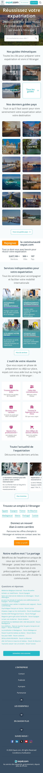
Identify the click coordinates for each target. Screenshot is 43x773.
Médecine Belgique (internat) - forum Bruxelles (18, 590)
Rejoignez (10, 243)
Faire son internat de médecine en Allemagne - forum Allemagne (20, 596)
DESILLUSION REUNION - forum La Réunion (17, 638)
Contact (21, 674)
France (22, 511)
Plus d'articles (22, 496)
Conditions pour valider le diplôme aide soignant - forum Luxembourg (21, 605)
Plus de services (21, 353)
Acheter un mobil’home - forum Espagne (16, 593)
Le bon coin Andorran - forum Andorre (15, 619)
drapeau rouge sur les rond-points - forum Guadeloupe (21, 611)
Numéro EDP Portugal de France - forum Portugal (19, 614)
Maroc (17, 515)
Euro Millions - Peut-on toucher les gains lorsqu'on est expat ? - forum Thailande (20, 626)
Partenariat (21, 693)
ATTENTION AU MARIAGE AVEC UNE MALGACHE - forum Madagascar (21, 622)
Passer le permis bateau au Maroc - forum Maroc (19, 633)
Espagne (13, 511)
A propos (21, 686)
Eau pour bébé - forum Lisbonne (13, 635)
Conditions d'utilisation (21, 753)
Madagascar (7, 515)
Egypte (5, 511)
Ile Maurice (32, 511)
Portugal (26, 515)
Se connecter (24, 2)
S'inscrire (34, 2)
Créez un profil (21, 543)
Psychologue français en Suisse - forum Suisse (18, 608)
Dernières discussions (21, 653)
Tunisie (35, 515)
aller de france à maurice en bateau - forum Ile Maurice (21, 641)
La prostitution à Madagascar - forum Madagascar (19, 630)
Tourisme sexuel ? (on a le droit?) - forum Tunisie (19, 644)
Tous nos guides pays (20, 232)
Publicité (21, 680)
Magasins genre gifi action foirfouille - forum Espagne (20, 616)
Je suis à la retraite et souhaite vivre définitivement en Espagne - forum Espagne (20, 600)
